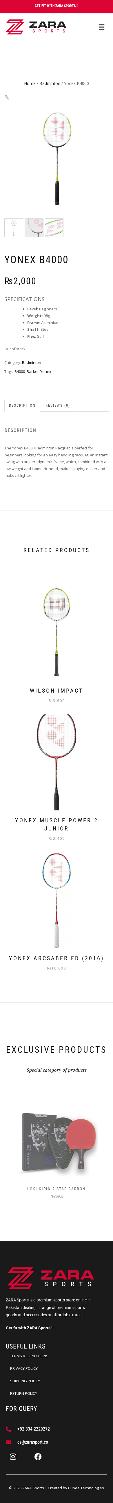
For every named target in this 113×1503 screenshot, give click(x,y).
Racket (33, 371)
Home (30, 83)
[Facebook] (38, 1456)
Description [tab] (22, 405)
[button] (101, 26)
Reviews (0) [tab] (57, 405)
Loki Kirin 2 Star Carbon (56, 1189)
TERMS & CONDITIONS (29, 1355)
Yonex (45, 371)
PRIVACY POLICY (24, 1368)
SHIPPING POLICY (25, 1380)
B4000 (19, 371)
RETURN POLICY (23, 1393)
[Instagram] (13, 1456)
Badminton (49, 83)
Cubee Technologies (86, 1487)
